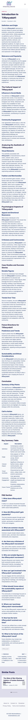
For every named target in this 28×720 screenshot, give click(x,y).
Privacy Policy (7, 706)
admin (4, 21)
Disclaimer (21, 703)
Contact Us (14, 703)
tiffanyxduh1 (5, 648)
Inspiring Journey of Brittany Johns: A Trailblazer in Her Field (7, 658)
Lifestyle (4, 11)
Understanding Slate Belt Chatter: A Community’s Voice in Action (21, 658)
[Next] (23, 683)
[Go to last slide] (4, 683)
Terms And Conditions (18, 706)
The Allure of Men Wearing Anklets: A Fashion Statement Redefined (13, 680)
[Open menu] (25, 4)
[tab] (12, 692)
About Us (6, 703)
